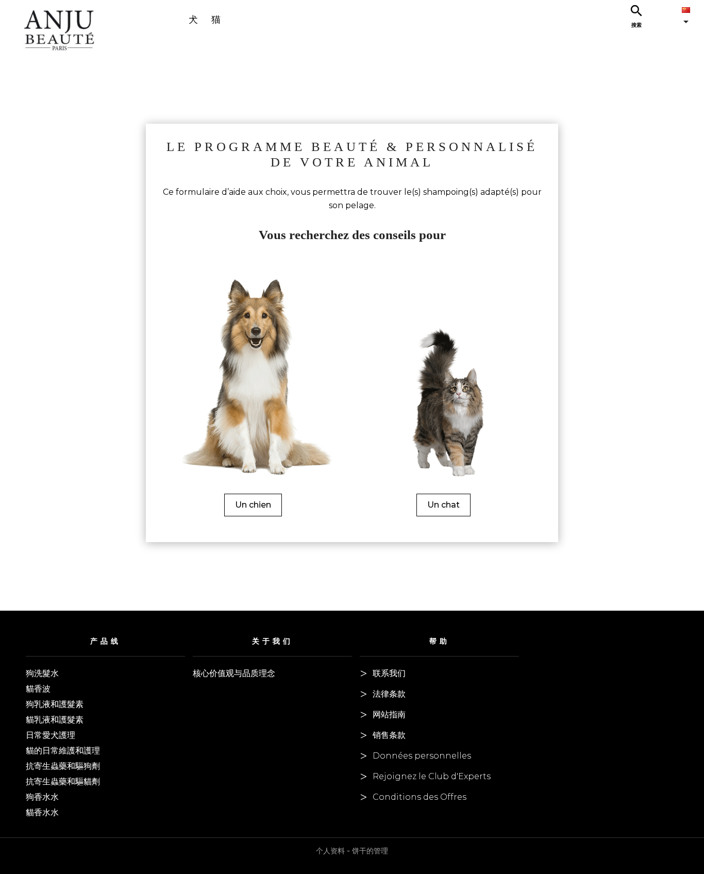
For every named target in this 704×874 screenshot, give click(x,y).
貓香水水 (42, 812)
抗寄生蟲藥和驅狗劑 (63, 766)
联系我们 (389, 673)
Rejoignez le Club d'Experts (432, 776)
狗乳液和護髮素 (54, 704)
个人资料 (330, 850)
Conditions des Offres (419, 797)
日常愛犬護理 (50, 735)
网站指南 (389, 714)
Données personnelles (422, 756)
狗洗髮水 (42, 673)
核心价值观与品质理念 (234, 673)
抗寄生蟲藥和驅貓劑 (63, 781)
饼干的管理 (370, 850)
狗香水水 (42, 797)
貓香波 (38, 689)
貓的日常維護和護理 (63, 750)
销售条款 (389, 735)
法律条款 (389, 694)
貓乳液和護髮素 (54, 720)
